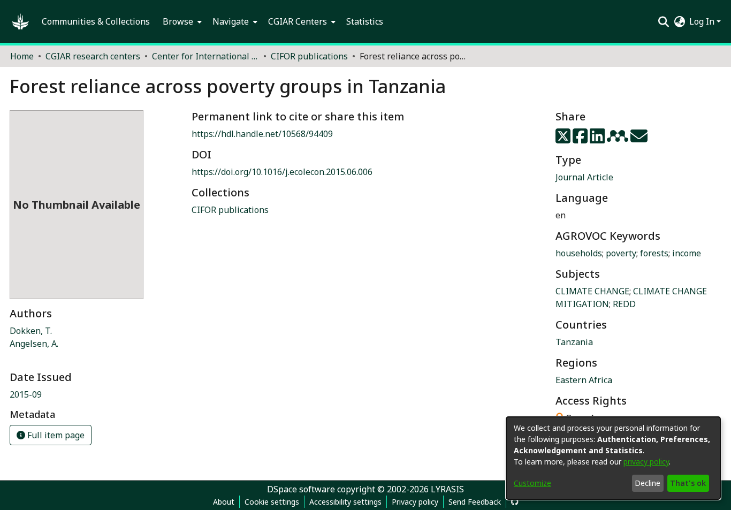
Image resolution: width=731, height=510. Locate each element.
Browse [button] (178, 21)
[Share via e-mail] (639, 139)
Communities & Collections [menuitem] (96, 21)
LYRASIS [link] (447, 489)
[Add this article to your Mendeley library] (618, 139)
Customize (532, 483)
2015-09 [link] (26, 394)
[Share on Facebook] (581, 139)
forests (654, 253)
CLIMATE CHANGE (592, 291)
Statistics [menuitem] (364, 21)
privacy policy (646, 461)
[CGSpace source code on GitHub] (514, 502)
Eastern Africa (583, 380)
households (578, 253)
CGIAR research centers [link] (92, 56)
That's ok (688, 483)
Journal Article (584, 177)
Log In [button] (703, 21)
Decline (647, 483)
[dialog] (613, 458)
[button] (20, 21)
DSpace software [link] (301, 489)
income (686, 253)
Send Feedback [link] (474, 502)
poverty (621, 253)
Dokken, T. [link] (31, 331)
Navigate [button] (230, 21)
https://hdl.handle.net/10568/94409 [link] (262, 134)
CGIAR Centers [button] (297, 21)
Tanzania (574, 342)
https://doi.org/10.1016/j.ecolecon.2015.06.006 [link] (282, 172)
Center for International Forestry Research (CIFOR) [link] (205, 56)
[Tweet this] (564, 139)
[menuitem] (181, 21)
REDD (624, 304)
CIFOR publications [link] (309, 56)
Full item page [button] (55, 435)
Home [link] (22, 56)
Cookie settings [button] (272, 502)
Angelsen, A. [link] (34, 343)
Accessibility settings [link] (345, 502)
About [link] (223, 502)
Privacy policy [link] (415, 502)
